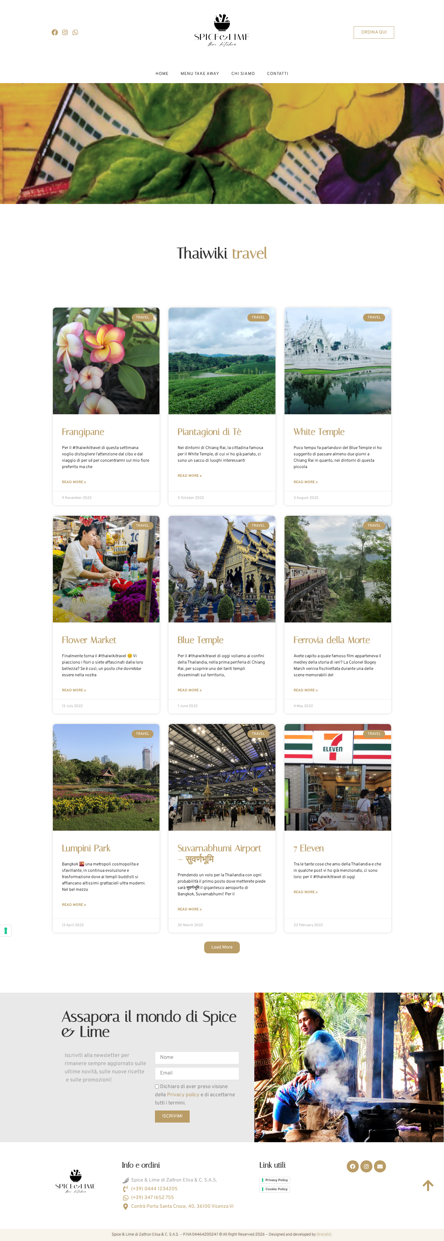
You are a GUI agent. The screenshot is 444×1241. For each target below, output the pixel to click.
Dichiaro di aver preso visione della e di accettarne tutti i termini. (195, 1095)
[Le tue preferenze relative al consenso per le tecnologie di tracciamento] (5, 930)
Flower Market (89, 640)
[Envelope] (380, 1166)
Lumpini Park (86, 848)
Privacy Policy (276, 1180)
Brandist (324, 1234)
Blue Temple (201, 640)
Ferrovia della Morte (332, 640)
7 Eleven (309, 848)
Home (162, 73)
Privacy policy (184, 1095)
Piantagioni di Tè (209, 431)
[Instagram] (65, 32)
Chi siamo (243, 73)
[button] (222, 947)
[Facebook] (55, 32)
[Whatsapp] (75, 32)
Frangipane (83, 431)
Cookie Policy (276, 1189)
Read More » (74, 482)
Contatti (277, 73)
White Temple (319, 431)
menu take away (200, 73)
